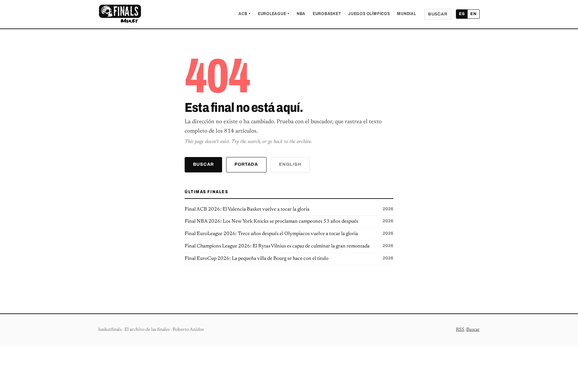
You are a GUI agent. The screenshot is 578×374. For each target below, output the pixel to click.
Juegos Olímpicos (369, 13)
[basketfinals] (119, 14)
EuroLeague (273, 13)
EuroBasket (327, 13)
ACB (244, 13)
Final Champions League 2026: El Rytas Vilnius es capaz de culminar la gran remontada (289, 246)
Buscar (438, 14)
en (473, 13)
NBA (301, 13)
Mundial (406, 13)
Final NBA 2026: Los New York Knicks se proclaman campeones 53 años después (289, 221)
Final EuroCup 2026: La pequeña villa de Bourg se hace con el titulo (289, 258)
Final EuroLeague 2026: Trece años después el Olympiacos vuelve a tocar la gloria (289, 233)
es (462, 13)
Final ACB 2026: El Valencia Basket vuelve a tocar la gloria (289, 209)
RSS (460, 329)
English (290, 164)
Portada (246, 164)
